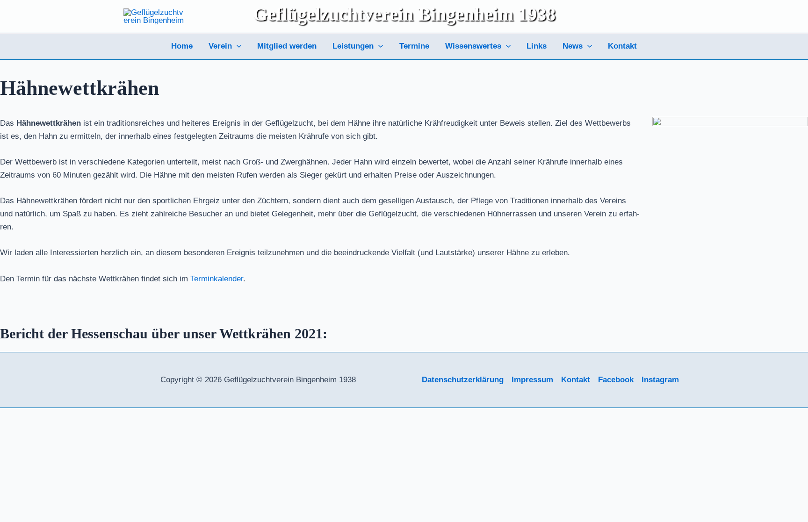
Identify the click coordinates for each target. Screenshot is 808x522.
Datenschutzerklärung (463, 379)
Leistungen (353, 46)
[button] (236, 46)
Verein (220, 46)
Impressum (532, 379)
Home (182, 46)
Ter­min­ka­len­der (216, 278)
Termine (414, 46)
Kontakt (622, 46)
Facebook (616, 379)
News (573, 46)
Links (537, 46)
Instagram (660, 379)
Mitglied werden (287, 46)
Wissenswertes (473, 46)
